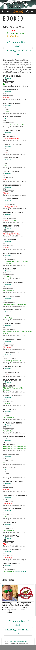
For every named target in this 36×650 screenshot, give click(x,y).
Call (6, 438)
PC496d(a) (6, 220)
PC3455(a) (6, 207)
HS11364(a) (7, 261)
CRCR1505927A (20, 571)
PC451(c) (6, 193)
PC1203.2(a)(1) (8, 234)
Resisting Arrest (27, 331)
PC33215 (6, 179)
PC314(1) (6, 333)
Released (8, 78)
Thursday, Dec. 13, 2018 (18, 43)
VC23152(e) (15, 261)
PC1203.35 (6, 374)
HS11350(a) (24, 261)
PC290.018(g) (7, 318)
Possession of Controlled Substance (14, 304)
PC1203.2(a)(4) (8, 347)
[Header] (18, 4)
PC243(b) (18, 331)
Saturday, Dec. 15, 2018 (18, 52)
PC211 (5, 544)
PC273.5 (5, 152)
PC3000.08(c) (7, 503)
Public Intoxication (8, 291)
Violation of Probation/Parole (12, 125)
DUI (4, 84)
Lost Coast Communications (18, 642)
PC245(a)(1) (7, 388)
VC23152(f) (14, 220)
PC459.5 (5, 166)
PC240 (5, 517)
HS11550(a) (7, 277)
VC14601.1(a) (7, 361)
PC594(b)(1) (7, 97)
